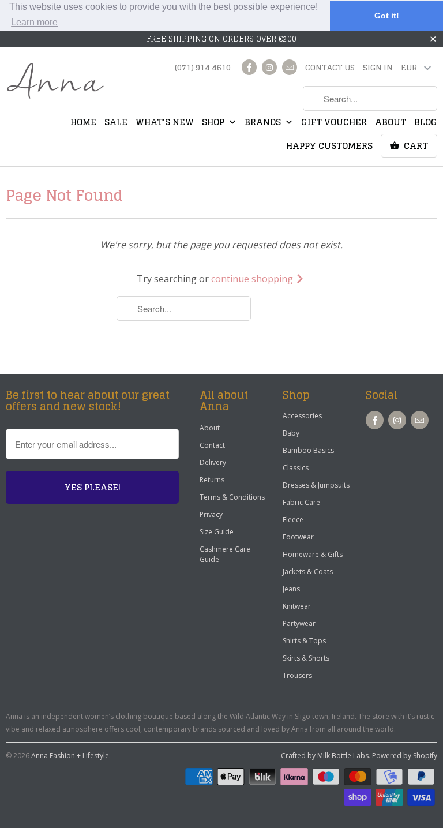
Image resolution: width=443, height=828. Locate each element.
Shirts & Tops (304, 641)
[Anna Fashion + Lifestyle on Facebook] (249, 67)
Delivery (213, 462)
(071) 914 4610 (203, 68)
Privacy (211, 514)
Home (83, 123)
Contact (212, 445)
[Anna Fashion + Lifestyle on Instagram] (269, 67)
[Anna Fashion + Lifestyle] (55, 81)
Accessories (302, 416)
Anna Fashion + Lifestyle (70, 755)
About (390, 123)
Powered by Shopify (404, 755)
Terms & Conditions (232, 497)
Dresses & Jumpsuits (316, 485)
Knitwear (297, 606)
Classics (296, 468)
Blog (425, 123)
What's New (165, 123)
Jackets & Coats (308, 571)
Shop (214, 123)
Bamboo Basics (308, 450)
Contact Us (330, 68)
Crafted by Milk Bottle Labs (325, 755)
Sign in (378, 68)
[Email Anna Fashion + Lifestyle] (289, 67)
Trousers (297, 675)
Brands (264, 123)
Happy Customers (329, 147)
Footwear (298, 537)
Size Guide (217, 532)
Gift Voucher (334, 123)
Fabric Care (301, 502)
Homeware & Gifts (313, 554)
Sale (115, 123)
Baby (291, 433)
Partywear (299, 623)
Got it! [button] (386, 15)
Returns (212, 480)
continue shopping (253, 278)
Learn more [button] (34, 22)
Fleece (293, 519)
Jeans (291, 589)
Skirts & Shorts (306, 658)
